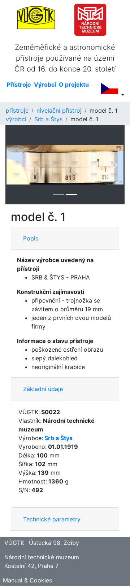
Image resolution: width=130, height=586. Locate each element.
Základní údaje (43, 388)
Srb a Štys (48, 119)
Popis (30, 238)
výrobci (16, 119)
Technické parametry (52, 519)
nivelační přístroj (59, 110)
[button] (14, 164)
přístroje (17, 110)
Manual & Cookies (27, 580)
